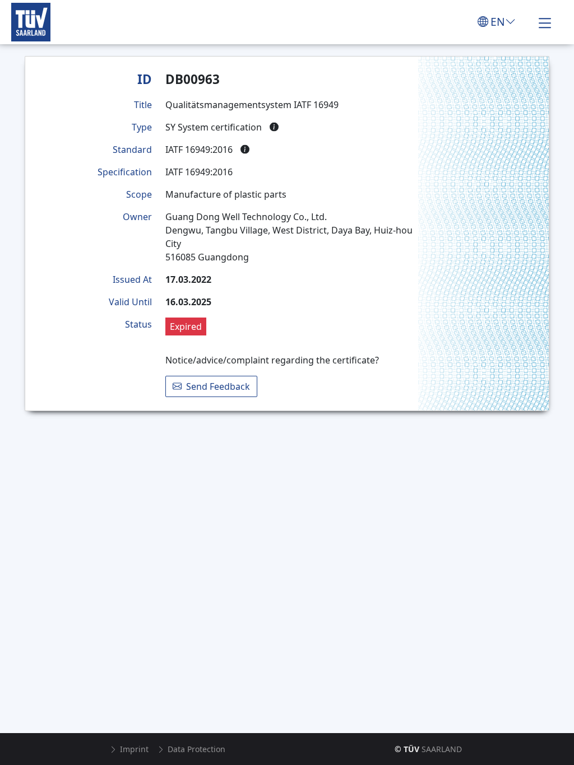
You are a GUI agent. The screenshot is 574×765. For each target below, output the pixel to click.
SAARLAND (428, 749)
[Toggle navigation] (545, 22)
